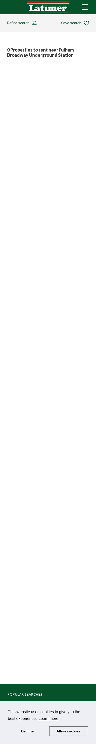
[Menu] (85, 7)
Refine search (18, 23)
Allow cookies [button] (68, 731)
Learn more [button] (48, 718)
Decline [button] (27, 731)
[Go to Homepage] (48, 7)
